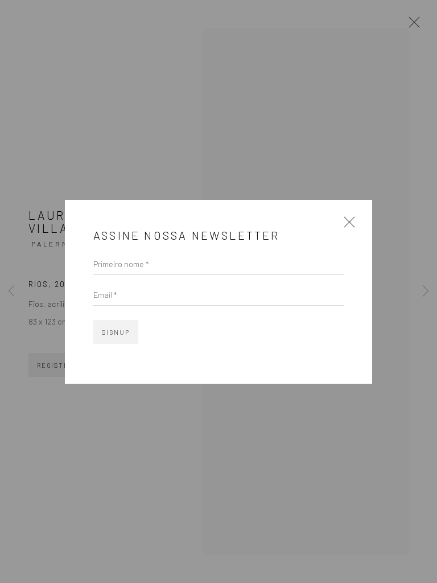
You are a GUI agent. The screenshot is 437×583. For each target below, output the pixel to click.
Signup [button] (116, 332)
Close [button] (346, 226)
